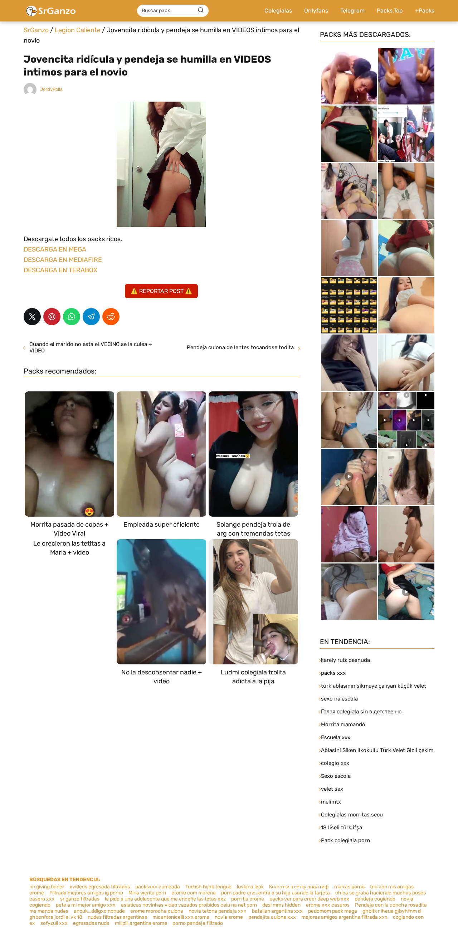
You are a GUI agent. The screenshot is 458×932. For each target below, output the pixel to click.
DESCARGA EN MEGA (55, 249)
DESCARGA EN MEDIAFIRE (63, 260)
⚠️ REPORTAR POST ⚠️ (161, 291)
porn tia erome (247, 899)
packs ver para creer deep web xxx (309, 899)
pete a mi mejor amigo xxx (86, 905)
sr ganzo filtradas (79, 899)
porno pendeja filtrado (197, 923)
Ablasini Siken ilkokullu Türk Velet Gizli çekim (377, 750)
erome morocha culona (156, 911)
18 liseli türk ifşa (341, 827)
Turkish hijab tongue (208, 887)
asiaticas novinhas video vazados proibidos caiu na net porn (189, 905)
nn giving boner (46, 887)
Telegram (352, 10)
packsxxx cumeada (157, 887)
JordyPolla (51, 89)
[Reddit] (111, 316)
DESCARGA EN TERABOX (60, 270)
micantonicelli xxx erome (180, 917)
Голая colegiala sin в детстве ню (361, 711)
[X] (32, 316)
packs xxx (333, 673)
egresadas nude (91, 923)
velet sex (332, 789)
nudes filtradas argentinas (117, 917)
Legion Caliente (78, 30)
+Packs (424, 10)
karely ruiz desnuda (345, 660)
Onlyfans (316, 10)
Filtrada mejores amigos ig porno (86, 893)
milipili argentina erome (141, 923)
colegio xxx (335, 763)
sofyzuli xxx (54, 923)
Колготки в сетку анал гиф (299, 887)
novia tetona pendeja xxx (218, 911)
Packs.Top (390, 10)
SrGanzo (36, 30)
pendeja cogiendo (375, 899)
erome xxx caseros (328, 905)
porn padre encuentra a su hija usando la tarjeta (275, 893)
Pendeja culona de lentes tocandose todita (240, 347)
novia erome (229, 917)
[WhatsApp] (71, 316)
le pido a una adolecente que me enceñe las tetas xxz (165, 899)
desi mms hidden (281, 905)
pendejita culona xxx (272, 917)
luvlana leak (250, 887)
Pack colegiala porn (345, 840)
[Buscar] (200, 10)
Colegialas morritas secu (352, 814)
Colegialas (278, 10)
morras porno (349, 887)
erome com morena (193, 893)
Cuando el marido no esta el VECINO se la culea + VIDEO (90, 347)
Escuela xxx (335, 737)
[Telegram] (91, 316)
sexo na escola (339, 699)
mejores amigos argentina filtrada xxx (344, 917)
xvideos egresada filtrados (99, 887)
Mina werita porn (147, 893)
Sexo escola (336, 776)
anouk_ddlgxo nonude (99, 911)
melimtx (331, 802)
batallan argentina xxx (277, 911)
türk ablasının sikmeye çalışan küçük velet (373, 686)
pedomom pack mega (332, 911)
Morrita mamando (343, 724)
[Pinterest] (51, 316)
